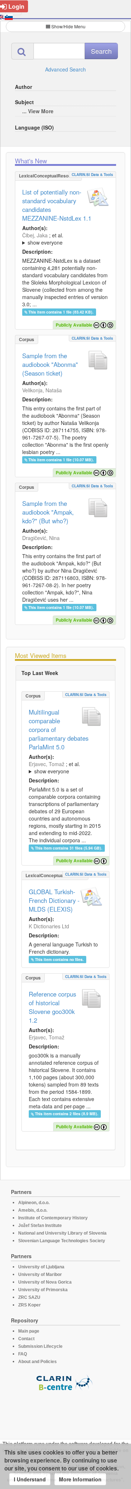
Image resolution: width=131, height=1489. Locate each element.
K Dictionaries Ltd (49, 926)
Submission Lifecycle (40, 1346)
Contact (26, 1338)
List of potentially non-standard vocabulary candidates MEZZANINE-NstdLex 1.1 (56, 205)
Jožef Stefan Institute (40, 1225)
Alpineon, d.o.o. (33, 1202)
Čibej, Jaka (35, 235)
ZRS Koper (29, 1305)
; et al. (42, 239)
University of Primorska (43, 1289)
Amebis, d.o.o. (32, 1210)
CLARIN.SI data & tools (92, 174)
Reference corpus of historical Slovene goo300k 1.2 (52, 1007)
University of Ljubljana (41, 1266)
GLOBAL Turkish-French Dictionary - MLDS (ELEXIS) (54, 900)
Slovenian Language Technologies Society (61, 1240)
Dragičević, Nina (41, 537)
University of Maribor (40, 1274)
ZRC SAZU (29, 1297)
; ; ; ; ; (63, 239)
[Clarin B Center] (65, 1382)
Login (16, 6)
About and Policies (37, 1361)
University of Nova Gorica (45, 1282)
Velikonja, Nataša (42, 390)
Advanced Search (65, 69)
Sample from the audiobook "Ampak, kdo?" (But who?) (48, 512)
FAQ (22, 1354)
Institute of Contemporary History (53, 1217)
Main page (28, 1331)
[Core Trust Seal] (65, 1411)
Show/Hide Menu (68, 26)
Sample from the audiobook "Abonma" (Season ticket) (50, 364)
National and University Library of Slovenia (62, 1233)
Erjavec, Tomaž (46, 764)
